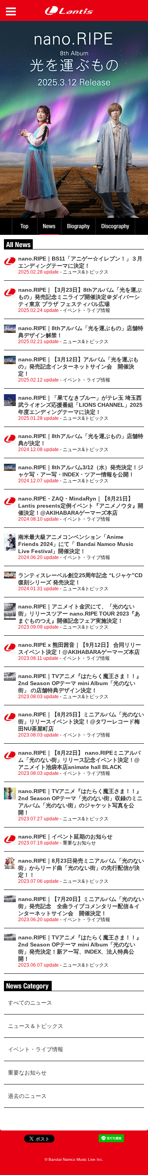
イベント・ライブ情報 (35, 1049)
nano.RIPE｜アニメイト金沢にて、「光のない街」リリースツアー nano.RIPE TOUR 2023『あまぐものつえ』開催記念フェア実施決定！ (79, 613)
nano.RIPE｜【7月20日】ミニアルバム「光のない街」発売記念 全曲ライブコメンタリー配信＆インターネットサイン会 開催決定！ (81, 906)
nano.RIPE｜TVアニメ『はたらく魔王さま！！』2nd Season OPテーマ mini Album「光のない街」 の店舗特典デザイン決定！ (80, 683)
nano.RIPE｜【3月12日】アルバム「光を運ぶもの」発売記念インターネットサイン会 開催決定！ (78, 366)
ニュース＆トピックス (35, 1026)
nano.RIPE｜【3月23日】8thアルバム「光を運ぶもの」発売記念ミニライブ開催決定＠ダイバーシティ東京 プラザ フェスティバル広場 (80, 297)
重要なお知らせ (27, 1072)
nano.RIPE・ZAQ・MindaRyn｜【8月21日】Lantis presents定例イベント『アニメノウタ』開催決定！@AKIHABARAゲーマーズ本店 (80, 505)
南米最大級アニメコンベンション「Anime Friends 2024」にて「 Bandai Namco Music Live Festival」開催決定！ (75, 544)
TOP (24, 226)
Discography (116, 226)
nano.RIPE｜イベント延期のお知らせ (65, 836)
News (49, 226)
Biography (79, 226)
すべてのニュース (30, 1002)
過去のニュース (27, 1096)
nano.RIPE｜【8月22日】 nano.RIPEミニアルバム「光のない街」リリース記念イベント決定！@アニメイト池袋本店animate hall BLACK (79, 760)
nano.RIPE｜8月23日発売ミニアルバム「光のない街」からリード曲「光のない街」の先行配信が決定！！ (81, 868)
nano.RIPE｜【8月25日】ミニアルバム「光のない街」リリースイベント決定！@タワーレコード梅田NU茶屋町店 (81, 721)
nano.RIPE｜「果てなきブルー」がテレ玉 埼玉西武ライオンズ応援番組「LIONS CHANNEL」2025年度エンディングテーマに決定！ (80, 405)
